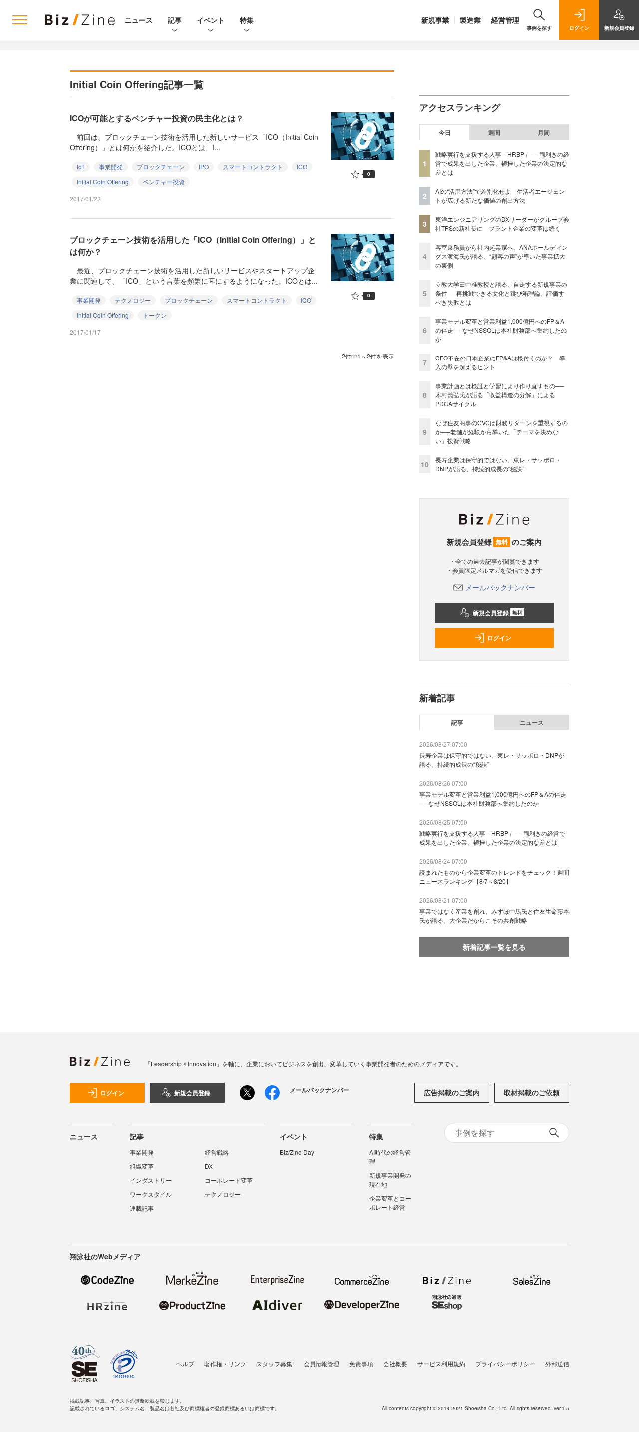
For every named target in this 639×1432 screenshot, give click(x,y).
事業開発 (111, 166)
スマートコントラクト (253, 166)
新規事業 (435, 20)
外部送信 (557, 1363)
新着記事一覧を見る (494, 947)
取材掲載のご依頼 (532, 1092)
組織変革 (142, 1166)
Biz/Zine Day (297, 1152)
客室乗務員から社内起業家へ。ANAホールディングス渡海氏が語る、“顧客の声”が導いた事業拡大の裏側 (501, 256)
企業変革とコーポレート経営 (390, 1202)
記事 (175, 20)
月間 (544, 132)
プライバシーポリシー (505, 1363)
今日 (445, 132)
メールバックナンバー (500, 587)
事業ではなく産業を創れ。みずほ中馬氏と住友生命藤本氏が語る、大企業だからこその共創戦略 (494, 915)
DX (209, 1166)
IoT (81, 166)
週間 (494, 132)
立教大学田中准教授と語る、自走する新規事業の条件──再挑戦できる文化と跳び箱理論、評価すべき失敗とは (501, 293)
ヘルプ (185, 1363)
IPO (204, 166)
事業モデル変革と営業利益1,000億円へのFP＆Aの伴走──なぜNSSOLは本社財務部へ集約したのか (501, 330)
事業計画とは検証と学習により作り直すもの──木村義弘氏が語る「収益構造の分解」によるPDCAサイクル (499, 394)
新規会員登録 (497, 612)
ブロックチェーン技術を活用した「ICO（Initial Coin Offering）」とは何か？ (193, 245)
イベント (211, 20)
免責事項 (361, 1363)
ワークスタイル (151, 1194)
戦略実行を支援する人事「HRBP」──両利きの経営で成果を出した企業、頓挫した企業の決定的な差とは (502, 163)
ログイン (499, 637)
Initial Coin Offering (103, 181)
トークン (155, 315)
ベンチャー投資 (164, 181)
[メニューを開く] (20, 20)
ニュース (139, 20)
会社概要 (395, 1363)
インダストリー (151, 1180)
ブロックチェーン (161, 166)
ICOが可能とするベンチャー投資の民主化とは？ (157, 118)
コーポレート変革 (229, 1180)
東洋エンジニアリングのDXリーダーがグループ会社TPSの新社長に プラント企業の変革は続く (502, 223)
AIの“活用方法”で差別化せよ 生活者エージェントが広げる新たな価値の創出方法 (500, 195)
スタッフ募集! (275, 1363)
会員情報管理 (321, 1363)
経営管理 (505, 20)
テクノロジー (133, 300)
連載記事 (142, 1208)
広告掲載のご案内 (452, 1092)
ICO (302, 166)
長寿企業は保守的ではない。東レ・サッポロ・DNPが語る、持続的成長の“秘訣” (498, 464)
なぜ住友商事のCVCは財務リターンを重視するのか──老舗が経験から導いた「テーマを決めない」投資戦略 (501, 431)
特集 (247, 20)
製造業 (470, 20)
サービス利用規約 (441, 1363)
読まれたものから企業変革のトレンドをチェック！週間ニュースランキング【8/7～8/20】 (494, 876)
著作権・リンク (225, 1363)
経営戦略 (217, 1152)
